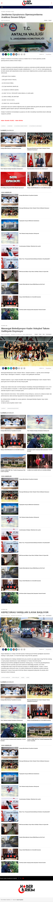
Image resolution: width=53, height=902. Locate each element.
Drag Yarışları (16, 677)
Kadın (40, 334)
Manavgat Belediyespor (13, 408)
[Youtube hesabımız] (23, 878)
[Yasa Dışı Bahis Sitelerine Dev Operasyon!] (39, 160)
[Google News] (48, 54)
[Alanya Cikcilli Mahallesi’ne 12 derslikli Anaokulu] (39, 179)
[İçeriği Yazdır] (16, 54)
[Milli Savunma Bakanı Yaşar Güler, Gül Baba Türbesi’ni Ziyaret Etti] (9, 281)
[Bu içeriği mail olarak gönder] (14, 54)
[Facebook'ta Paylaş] (3, 54)
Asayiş (50, 20)
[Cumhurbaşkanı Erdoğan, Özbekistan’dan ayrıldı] (9, 255)
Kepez (23, 677)
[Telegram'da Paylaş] (11, 54)
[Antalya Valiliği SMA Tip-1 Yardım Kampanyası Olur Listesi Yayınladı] (13, 461)
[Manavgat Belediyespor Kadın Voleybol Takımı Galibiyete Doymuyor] (39, 140)
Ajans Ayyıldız (20, 899)
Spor (44, 334)
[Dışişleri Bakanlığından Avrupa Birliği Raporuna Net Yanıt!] (9, 293)
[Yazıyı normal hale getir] (24, 54)
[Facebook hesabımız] (18, 878)
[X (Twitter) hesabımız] (20, 878)
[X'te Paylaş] (6, 54)
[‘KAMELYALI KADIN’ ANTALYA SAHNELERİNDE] (39, 461)
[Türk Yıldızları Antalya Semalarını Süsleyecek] (13, 160)
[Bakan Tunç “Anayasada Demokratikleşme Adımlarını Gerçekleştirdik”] (9, 268)
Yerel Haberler (48, 334)
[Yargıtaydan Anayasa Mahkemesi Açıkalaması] (9, 230)
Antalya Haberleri (6, 677)
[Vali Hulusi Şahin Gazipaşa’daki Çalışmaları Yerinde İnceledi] (9, 319)
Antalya (45, 20)
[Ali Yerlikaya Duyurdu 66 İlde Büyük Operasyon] (13, 179)
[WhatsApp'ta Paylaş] (8, 54)
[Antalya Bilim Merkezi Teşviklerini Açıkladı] (13, 140)
